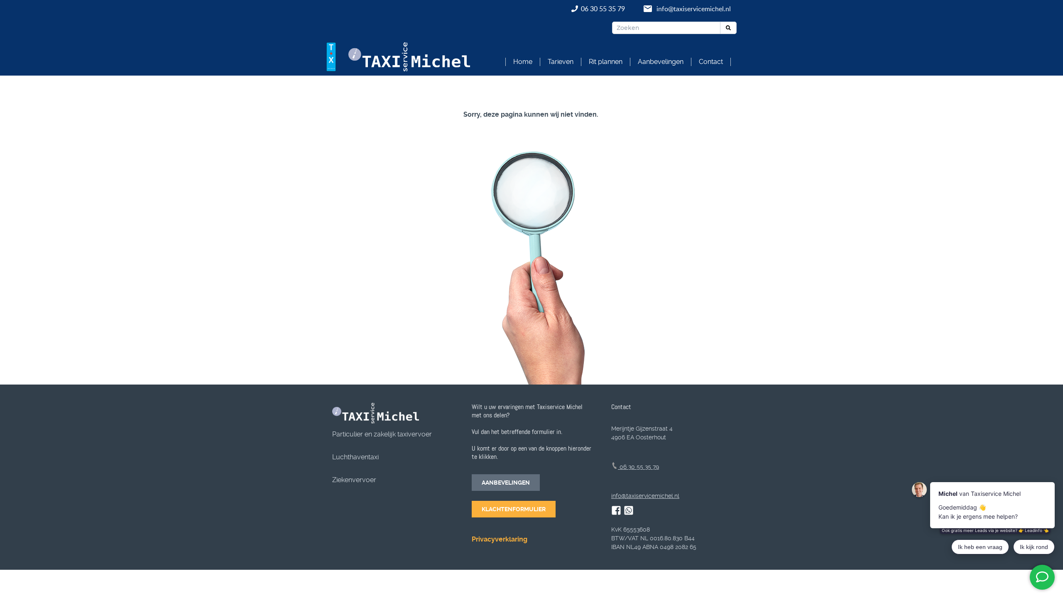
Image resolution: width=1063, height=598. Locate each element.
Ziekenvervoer (354, 480)
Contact (711, 62)
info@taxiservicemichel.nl (693, 8)
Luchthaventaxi (355, 457)
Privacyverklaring (499, 539)
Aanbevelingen (660, 62)
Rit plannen (605, 62)
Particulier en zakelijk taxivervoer (382, 434)
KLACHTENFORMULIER (514, 509)
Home (522, 62)
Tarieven (560, 62)
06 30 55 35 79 (604, 8)
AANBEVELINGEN (506, 482)
